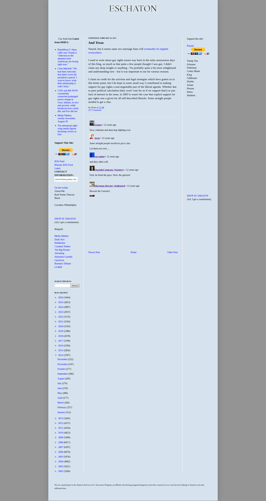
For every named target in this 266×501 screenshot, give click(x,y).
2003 (61, 466)
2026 (61, 297)
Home (134, 252)
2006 (61, 452)
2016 (61, 345)
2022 (61, 316)
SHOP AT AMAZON (65, 218)
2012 (61, 423)
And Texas (96, 43)
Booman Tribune (62, 263)
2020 (61, 326)
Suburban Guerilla (63, 256)
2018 (61, 336)
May (59, 393)
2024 (61, 307)
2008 (61, 442)
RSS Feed (59, 161)
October (61, 369)
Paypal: (190, 45)
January (61, 412)
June (59, 388)
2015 (61, 350)
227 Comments (94, 110)
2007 (61, 447)
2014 (61, 355)
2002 (61, 471)
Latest (57, 168)
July (59, 383)
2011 (61, 428)
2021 (61, 321)
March (60, 402)
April (60, 397)
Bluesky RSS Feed (63, 165)
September (62, 373)
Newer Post (94, 252)
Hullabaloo (59, 243)
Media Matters (61, 236)
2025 (61, 302)
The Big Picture (62, 249)
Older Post (172, 252)
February (62, 407)
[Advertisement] (133, 25)
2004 (61, 461)
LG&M (58, 267)
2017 (61, 340)
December (62, 359)
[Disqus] (133, 158)
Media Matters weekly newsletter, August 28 (67, 118)
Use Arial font (65, 38)
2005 (61, 456)
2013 (61, 418)
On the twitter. (61, 187)
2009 (61, 437)
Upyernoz (59, 260)
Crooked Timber (62, 246)
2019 (61, 331)
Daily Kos (59, 239)
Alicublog (59, 253)
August (61, 378)
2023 (61, 312)
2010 (61, 432)
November (62, 364)
